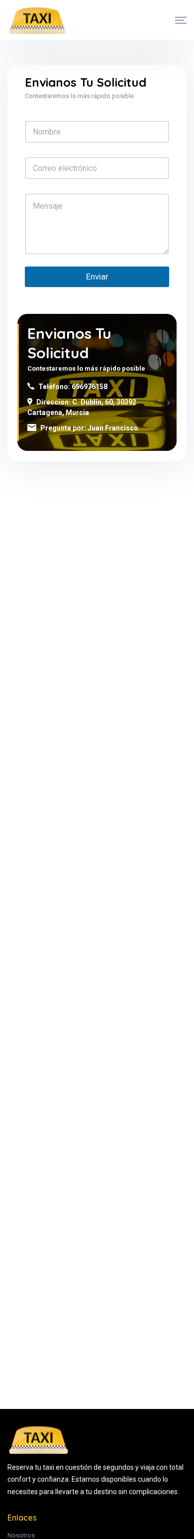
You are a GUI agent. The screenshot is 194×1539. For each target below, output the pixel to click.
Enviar (97, 276)
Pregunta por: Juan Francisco (89, 428)
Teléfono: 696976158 (72, 387)
